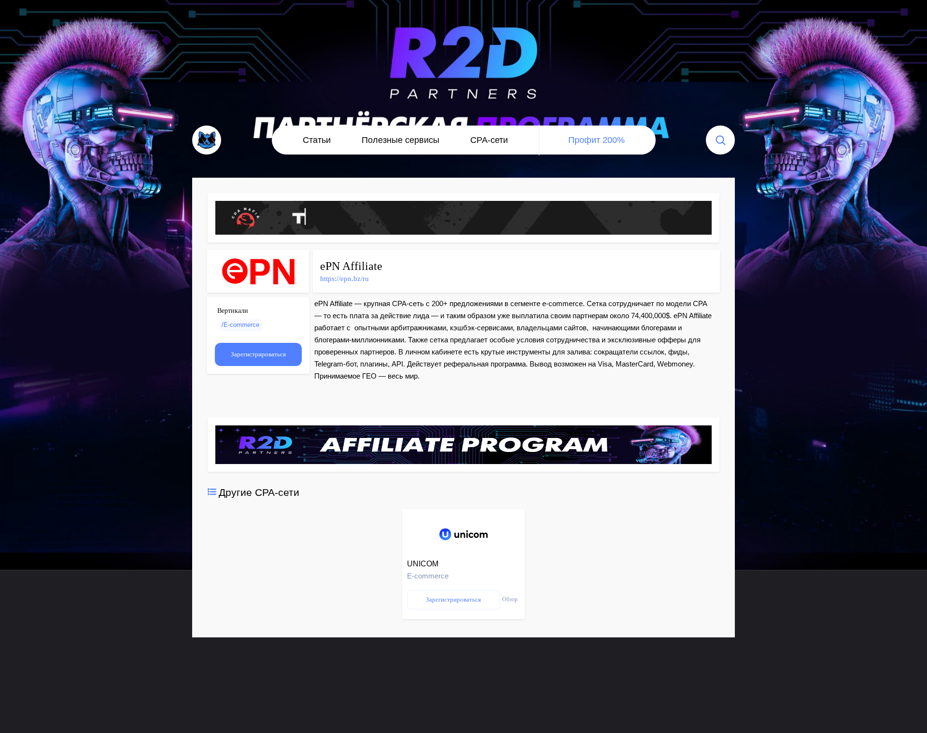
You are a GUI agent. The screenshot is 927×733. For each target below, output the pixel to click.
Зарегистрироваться (258, 354)
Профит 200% (596, 140)
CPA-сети (489, 140)
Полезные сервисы (400, 140)
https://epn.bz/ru (344, 278)
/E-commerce (240, 324)
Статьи (317, 140)
